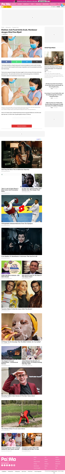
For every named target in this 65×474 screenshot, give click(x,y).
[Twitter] (55, 7)
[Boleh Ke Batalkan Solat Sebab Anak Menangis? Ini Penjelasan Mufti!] (54, 58)
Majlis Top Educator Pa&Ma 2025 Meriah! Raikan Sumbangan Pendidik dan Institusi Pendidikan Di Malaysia (54, 104)
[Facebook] (52, 7)
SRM (45, 71)
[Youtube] (57, 7)
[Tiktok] (56, 7)
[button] (59, 4)
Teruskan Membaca (21, 126)
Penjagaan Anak (15, 27)
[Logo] (6, 4)
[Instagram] (53, 7)
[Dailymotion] (59, 7)
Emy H (52, 88)
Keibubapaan (8, 27)
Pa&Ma (2, 27)
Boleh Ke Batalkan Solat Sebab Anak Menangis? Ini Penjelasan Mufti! (53, 68)
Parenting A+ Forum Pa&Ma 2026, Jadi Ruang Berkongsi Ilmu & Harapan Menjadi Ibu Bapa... (54, 95)
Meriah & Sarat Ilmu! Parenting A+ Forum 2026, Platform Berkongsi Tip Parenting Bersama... (54, 85)
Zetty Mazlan (5, 34)
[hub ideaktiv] (62, 4)
